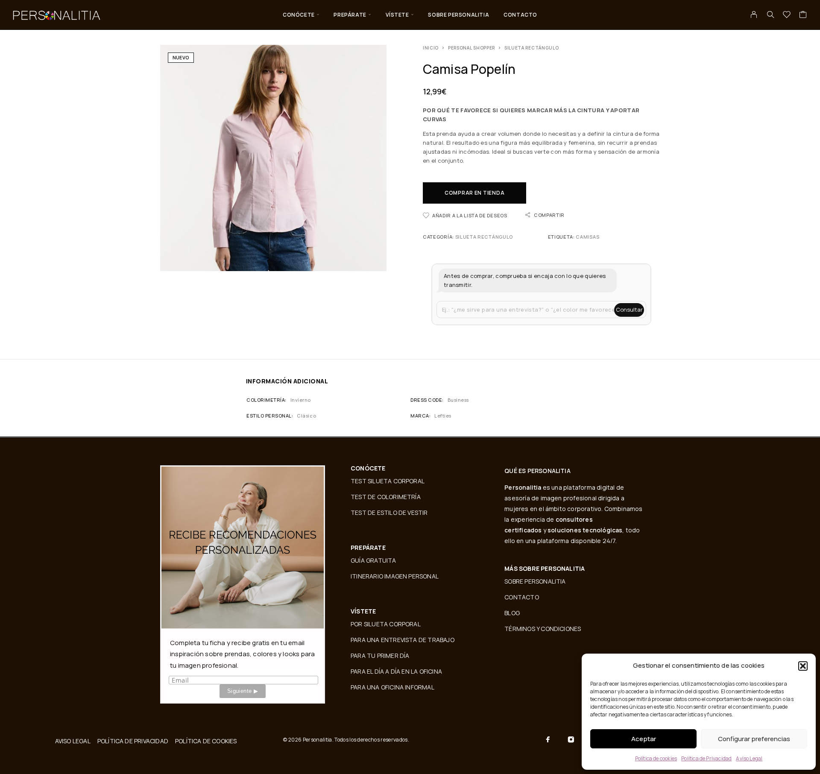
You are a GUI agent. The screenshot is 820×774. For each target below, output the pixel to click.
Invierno (300, 400)
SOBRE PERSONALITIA (458, 14)
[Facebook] (547, 739)
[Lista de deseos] (787, 15)
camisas (587, 237)
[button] (803, 666)
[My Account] (754, 14)
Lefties (442, 415)
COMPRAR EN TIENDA (474, 192)
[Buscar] (770, 14)
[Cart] (803, 15)
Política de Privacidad (706, 758)
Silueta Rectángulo (531, 48)
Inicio (431, 48)
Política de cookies (656, 758)
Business (458, 400)
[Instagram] (571, 739)
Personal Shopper (471, 48)
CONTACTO (520, 14)
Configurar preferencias (754, 738)
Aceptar (643, 738)
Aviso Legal (749, 758)
